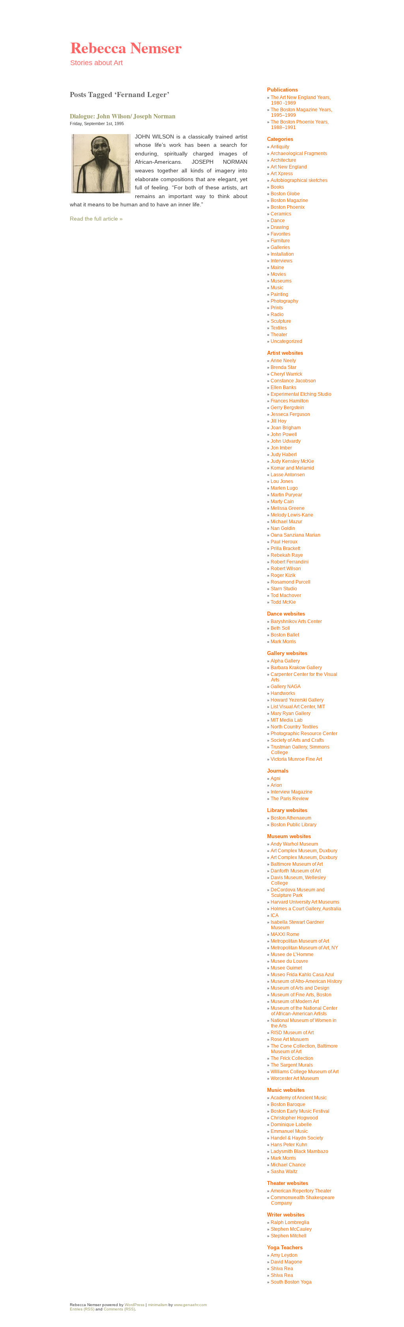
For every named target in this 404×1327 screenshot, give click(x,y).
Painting (279, 294)
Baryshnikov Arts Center (296, 621)
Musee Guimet (286, 968)
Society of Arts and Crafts (297, 740)
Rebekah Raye (287, 555)
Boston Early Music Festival (300, 1111)
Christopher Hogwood (294, 1118)
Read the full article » (96, 218)
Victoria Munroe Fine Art (296, 759)
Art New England (289, 167)
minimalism (157, 1305)
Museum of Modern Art (295, 1001)
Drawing (280, 227)
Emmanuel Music (289, 1131)
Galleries (280, 247)
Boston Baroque (288, 1104)
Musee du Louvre (289, 961)
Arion (276, 785)
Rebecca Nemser (126, 47)
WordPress (134, 1305)
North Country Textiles (294, 727)
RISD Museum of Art (292, 1032)
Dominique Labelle (291, 1124)
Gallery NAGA (286, 686)
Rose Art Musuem (290, 1039)
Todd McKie (283, 602)
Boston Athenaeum (291, 818)
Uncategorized (286, 341)
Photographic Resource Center (304, 733)
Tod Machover (286, 595)
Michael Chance (288, 1165)
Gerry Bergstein (287, 407)
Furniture (280, 240)
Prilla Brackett (285, 548)
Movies (278, 274)
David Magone (286, 1262)
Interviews (281, 261)
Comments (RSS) (119, 1309)
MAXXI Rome (285, 934)
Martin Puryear (286, 495)
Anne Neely (283, 360)
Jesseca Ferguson (290, 414)
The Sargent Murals (292, 1065)
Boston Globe (285, 194)
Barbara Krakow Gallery (296, 667)
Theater (279, 334)
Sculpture (281, 321)
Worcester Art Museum (295, 1078)
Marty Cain (282, 501)
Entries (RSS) (82, 1309)
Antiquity (280, 147)
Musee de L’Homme (292, 954)
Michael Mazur (286, 521)
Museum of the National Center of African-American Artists (304, 1010)
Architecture (283, 160)
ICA (275, 915)
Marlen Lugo (284, 488)
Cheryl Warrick (286, 374)
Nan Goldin (283, 528)
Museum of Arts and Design (300, 988)
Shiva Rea (282, 1268)
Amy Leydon (284, 1255)
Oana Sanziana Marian (295, 535)
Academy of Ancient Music (299, 1098)
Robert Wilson (286, 568)
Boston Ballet (285, 635)
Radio (277, 314)
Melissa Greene (288, 508)
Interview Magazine (291, 792)
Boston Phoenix (288, 207)
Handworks (283, 693)
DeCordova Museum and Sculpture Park (298, 892)
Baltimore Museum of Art (297, 864)
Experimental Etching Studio (301, 394)
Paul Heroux (284, 542)
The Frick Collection (292, 1058)
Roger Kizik (283, 575)
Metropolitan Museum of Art (300, 941)
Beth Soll (280, 628)
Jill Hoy (278, 421)
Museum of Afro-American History (306, 981)
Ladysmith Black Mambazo (299, 1151)
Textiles (279, 328)
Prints (277, 308)
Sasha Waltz (284, 1171)
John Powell (284, 434)
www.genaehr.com (190, 1305)
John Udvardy (286, 441)
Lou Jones (282, 481)
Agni (276, 778)
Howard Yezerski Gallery (297, 700)
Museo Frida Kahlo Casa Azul (302, 974)
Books (277, 187)
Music (277, 287)
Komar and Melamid (292, 468)
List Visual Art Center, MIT (298, 706)
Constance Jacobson (293, 381)
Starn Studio (284, 588)
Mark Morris (283, 641)
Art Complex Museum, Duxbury (304, 850)
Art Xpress (282, 173)
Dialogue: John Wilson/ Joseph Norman (123, 116)
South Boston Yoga (291, 1282)
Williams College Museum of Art (305, 1071)
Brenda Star (283, 367)
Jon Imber (281, 448)
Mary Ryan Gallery (290, 713)
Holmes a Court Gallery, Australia (306, 908)
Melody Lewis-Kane (292, 515)
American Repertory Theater (301, 1191)
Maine (277, 267)
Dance (278, 220)
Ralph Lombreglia (290, 1222)
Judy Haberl (284, 454)
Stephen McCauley (291, 1229)
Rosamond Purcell (290, 582)
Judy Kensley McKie (292, 461)
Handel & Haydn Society (297, 1138)
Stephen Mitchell (289, 1236)
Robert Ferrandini (290, 562)
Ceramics (281, 214)
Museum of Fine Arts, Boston (301, 995)
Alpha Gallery (285, 661)
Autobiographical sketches (299, 180)
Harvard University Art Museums (305, 902)
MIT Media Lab (287, 720)
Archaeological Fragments (299, 153)
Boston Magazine (289, 200)
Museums (281, 281)
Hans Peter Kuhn (289, 1144)
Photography (284, 301)
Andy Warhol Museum (294, 844)
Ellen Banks (283, 387)
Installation (282, 254)
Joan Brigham (286, 427)
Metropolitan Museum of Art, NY (304, 948)
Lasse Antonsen (288, 474)
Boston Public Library (293, 824)
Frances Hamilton (290, 401)
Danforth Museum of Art (296, 871)
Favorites (280, 234)
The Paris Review (290, 798)
